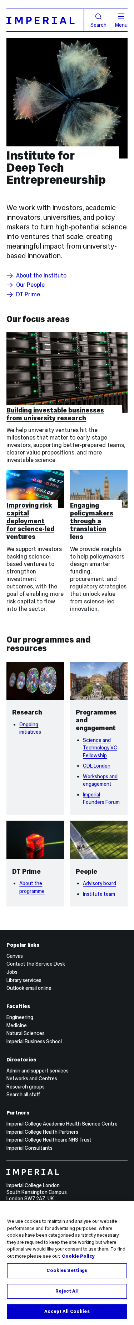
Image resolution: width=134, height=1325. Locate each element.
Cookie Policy (78, 1256)
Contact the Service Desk (35, 964)
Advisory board (99, 883)
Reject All (66, 1291)
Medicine (16, 1025)
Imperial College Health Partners (42, 1132)
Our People (30, 285)
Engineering (19, 1017)
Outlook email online (28, 988)
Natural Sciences (25, 1033)
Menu (121, 24)
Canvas (14, 956)
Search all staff (23, 1094)
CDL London (96, 766)
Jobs (12, 972)
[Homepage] (45, 20)
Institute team (99, 894)
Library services (23, 980)
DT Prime (28, 294)
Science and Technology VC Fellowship (100, 748)
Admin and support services (37, 1070)
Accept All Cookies (66, 1311)
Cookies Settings (66, 1270)
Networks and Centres (31, 1078)
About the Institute (41, 275)
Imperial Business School (34, 1041)
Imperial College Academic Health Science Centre (62, 1124)
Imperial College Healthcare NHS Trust (48, 1140)
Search (98, 24)
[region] (67, 1263)
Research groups (25, 1087)
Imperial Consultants (29, 1148)
